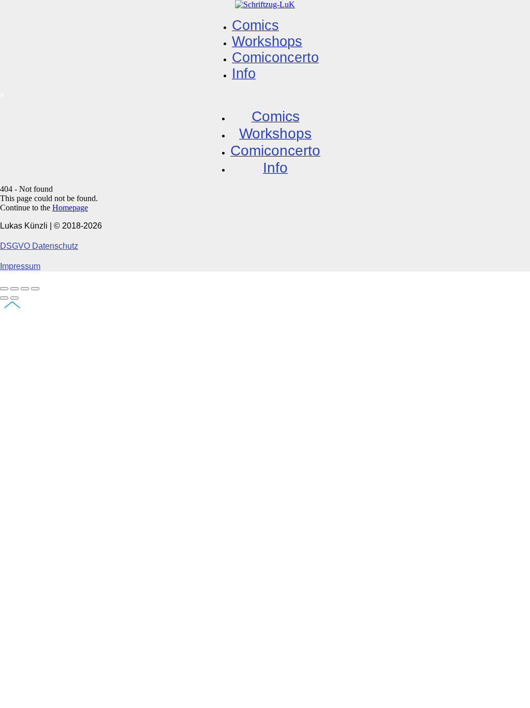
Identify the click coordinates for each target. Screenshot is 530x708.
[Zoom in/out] (35, 288)
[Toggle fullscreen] (25, 288)
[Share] (14, 288)
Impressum (20, 266)
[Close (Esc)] (4, 288)
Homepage (70, 207)
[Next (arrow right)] (14, 298)
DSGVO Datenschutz (39, 246)
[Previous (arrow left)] (4, 298)
